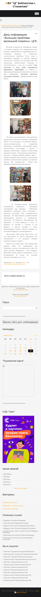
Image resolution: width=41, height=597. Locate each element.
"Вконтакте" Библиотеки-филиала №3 (16, 570)
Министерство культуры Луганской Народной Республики (17, 538)
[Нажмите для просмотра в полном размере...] (20, 98)
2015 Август (7, 484)
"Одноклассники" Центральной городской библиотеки (21, 554)
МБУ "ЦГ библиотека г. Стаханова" (20, 5)
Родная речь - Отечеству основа (13, 505)
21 (25, 351)
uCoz (37, 591)
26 (15, 354)
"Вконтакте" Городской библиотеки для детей (18, 557)
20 (20, 351)
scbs (23, 262)
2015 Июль (7, 482)
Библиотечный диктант (10, 502)
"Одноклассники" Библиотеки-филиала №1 (17, 564)
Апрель (15, 25)
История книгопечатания (10, 509)
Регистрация (18, 290)
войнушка (22, 264)
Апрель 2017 (8, 335)
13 (20, 348)
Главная (4, 25)
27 (20, 354)
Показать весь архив (20, 488)
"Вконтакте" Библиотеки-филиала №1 (16, 562)
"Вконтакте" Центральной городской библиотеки (19, 551)
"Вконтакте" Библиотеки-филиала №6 (16, 578)
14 (25, 348)
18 (10, 351)
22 (20, 25)
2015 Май (7, 477)
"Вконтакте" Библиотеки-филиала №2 (16, 567)
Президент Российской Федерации (15, 520)
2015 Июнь (7, 479)
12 (15, 348)
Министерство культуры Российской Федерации (19, 535)
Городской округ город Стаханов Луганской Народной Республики (20, 531)
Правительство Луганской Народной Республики (19, 526)
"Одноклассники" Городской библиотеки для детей (20, 559)
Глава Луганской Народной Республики (16, 523)
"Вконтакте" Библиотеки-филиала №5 (16, 572)
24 (5, 354)
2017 (9, 25)
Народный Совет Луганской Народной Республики (20, 528)
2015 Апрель (8, 474)
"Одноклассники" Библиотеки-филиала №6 (17, 580)
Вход (25, 290)
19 (15, 351)
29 (30, 354)
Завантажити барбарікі (11, 264)
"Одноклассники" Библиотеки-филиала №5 (17, 575)
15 (30, 348)
